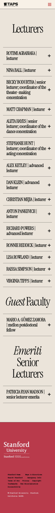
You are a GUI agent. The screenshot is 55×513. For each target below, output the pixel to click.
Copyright (37, 481)
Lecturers (27, 28)
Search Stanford (17, 478)
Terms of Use (15, 481)
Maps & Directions (35, 475)
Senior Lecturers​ (27, 362)
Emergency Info (34, 478)
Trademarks (14, 484)
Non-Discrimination (30, 484)
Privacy (27, 481)
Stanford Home (16, 475)
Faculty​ (27, 301)
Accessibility (14, 487)
